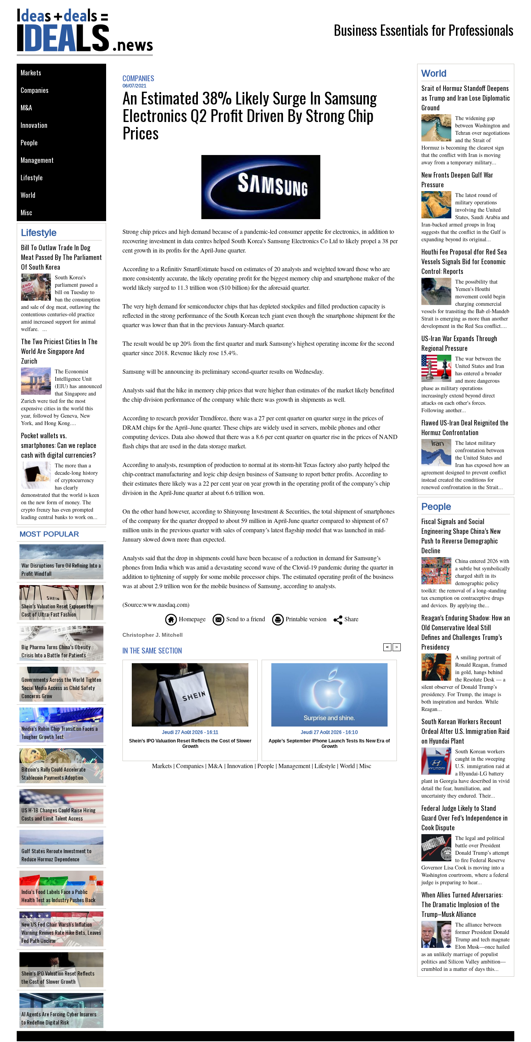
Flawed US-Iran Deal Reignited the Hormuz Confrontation (464, 427)
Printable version (305, 619)
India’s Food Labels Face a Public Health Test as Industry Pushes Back (58, 895)
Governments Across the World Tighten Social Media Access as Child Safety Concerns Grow (61, 687)
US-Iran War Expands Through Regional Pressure (459, 343)
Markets (31, 72)
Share (350, 619)
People (29, 142)
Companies (35, 90)
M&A (26, 107)
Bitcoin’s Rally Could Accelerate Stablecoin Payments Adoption (53, 773)
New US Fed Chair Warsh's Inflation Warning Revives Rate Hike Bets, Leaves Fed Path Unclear (61, 932)
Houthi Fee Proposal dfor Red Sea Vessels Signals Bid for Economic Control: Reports (464, 261)
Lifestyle (32, 177)
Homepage (191, 619)
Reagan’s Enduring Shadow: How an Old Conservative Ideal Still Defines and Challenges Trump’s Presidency (465, 632)
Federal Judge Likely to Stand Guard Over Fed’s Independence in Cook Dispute (464, 817)
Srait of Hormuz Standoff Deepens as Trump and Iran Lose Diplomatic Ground (465, 97)
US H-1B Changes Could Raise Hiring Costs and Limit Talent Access (58, 814)
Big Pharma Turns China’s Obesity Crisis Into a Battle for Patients (55, 651)
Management (37, 160)
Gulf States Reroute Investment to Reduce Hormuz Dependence (56, 855)
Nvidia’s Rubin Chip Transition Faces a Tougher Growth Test (59, 732)
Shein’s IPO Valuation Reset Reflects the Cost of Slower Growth (57, 977)
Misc (26, 212)
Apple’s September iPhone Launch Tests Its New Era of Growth (329, 743)
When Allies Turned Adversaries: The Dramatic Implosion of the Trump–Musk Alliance (462, 904)
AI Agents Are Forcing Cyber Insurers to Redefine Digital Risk (58, 1018)
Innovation (34, 125)
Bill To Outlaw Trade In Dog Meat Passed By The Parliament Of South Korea (61, 257)
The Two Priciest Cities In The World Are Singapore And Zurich (59, 351)
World (28, 195)
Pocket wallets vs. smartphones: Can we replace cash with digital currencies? (58, 445)
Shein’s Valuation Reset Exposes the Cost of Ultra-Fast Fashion (57, 610)
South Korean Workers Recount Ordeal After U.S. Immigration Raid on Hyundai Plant (465, 731)
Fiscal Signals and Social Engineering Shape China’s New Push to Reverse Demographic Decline (461, 535)
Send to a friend (244, 619)
